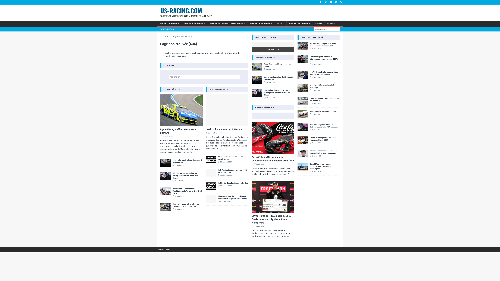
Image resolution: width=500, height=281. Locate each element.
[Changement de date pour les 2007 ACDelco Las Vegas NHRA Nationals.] (211, 199)
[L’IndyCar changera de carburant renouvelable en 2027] (303, 140)
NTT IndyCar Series (193, 23)
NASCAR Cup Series (168, 23)
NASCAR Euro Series (298, 23)
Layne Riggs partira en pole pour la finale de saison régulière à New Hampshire (271, 219)
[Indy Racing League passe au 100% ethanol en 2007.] (211, 173)
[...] (191, 152)
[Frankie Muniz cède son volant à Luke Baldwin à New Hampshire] (303, 153)
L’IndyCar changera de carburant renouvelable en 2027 (323, 138)
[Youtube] (331, 2)
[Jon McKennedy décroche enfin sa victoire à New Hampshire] (303, 75)
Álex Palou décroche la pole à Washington (322, 86)
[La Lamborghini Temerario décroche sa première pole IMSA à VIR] (303, 59)
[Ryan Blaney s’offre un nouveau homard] (181, 110)
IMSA (279, 23)
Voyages (331, 23)
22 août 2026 (259, 164)
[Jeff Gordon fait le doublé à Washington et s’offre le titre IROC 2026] (165, 191)
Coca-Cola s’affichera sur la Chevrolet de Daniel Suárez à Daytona (273, 158)
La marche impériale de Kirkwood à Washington (187, 161)
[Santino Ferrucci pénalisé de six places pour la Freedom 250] (165, 207)
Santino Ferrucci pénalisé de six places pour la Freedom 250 (186, 205)
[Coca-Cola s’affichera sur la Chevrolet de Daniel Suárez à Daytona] (273, 138)
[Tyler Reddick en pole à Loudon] (303, 114)
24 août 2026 (167, 136)
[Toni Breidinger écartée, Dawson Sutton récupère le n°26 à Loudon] (303, 127)
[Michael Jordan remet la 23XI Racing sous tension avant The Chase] (165, 176)
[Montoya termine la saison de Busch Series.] (211, 159)
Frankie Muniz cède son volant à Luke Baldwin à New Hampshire (323, 151)
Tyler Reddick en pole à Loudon (323, 111)
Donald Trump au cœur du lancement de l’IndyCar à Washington (320, 166)
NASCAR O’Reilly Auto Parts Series (226, 23)
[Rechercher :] (327, 29)
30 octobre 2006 (226, 162)
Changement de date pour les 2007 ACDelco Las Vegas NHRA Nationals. (233, 197)
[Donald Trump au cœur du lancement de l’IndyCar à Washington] (303, 167)
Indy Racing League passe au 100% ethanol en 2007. (232, 171)
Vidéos (318, 23)
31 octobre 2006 (225, 201)
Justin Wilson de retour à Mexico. (224, 129)
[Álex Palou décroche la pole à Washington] (303, 88)
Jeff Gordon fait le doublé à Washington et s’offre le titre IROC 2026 (187, 190)
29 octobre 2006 (215, 133)
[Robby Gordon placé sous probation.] (211, 186)
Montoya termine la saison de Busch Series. (230, 157)
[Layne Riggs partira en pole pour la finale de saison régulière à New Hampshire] (273, 197)
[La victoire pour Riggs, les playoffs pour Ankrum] (303, 101)
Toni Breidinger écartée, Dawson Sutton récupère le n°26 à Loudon (324, 125)
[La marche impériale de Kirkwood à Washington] (165, 163)
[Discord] (341, 2)
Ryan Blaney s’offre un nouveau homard (178, 131)
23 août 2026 (179, 165)
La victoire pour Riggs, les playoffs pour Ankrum (324, 99)
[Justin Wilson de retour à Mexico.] (227, 110)
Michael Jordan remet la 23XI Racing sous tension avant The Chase (185, 175)
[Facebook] (320, 2)
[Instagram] (336, 2)
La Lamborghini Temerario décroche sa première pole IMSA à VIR (324, 59)
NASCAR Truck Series (260, 23)
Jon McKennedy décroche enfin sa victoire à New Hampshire (324, 73)
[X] (325, 2)
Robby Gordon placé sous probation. (233, 183)
